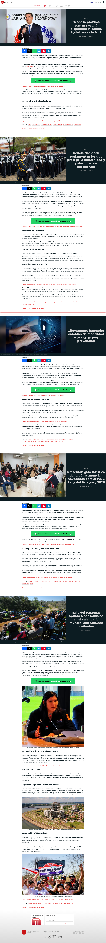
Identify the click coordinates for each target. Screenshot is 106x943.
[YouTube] (83, 933)
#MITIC (40, 903)
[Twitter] (77, 933)
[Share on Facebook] (24, 51)
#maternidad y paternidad (28, 304)
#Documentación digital (46, 124)
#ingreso (55, 302)
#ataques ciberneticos (37, 439)
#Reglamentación (57, 124)
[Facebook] (74, 933)
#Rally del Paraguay (32, 903)
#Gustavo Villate (36, 124)
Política (86, 18)
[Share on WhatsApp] (34, 51)
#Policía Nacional (62, 302)
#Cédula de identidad (68, 124)
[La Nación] (7, 2)
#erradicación (70, 302)
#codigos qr (70, 439)
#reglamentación (47, 302)
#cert (61, 441)
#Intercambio (77, 124)
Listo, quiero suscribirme (68, 923)
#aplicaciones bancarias (28, 441)
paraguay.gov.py (30, 66)
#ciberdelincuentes (39, 441)
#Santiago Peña (31, 302)
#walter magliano (55, 441)
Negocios (86, 327)
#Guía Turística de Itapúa (55, 581)
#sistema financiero (49, 439)
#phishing (47, 441)
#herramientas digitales (60, 439)
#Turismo (63, 903)
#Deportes (57, 903)
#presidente (39, 302)
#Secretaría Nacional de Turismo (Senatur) (38, 581)
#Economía (70, 903)
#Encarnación (25, 583)
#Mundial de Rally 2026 (48, 903)
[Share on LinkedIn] (48, 51)
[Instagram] (80, 933)
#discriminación (79, 302)
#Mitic (29, 124)
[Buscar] (103, 2)
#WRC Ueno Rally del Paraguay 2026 (71, 581)
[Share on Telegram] (39, 51)
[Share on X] (29, 51)
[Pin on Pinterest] (43, 51)
